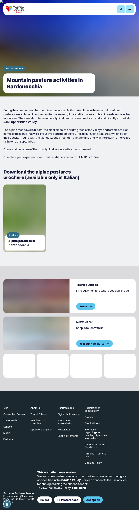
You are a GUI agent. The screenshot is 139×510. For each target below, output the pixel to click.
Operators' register (41, 429)
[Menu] (130, 9)
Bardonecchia (14, 68)
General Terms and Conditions (95, 446)
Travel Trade (10, 420)
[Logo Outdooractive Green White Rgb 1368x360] (120, 366)
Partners (8, 439)
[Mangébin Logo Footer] (53, 366)
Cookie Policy (71, 480)
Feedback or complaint (38, 422)
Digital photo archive (69, 414)
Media (6, 433)
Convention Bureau (14, 414)
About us (36, 407)
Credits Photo (92, 423)
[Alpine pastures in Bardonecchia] (24, 218)
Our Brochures (66, 407)
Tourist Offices (39, 414)
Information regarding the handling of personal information (96, 434)
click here (79, 488)
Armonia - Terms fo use (95, 455)
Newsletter (64, 429)
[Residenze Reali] (86, 366)
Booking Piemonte (68, 435)
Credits (89, 417)
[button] (7, 504)
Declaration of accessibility (92, 409)
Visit (5, 407)
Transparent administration (65, 422)
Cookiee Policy (93, 462)
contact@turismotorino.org (26, 496)
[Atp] (19, 366)
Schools (8, 426)
